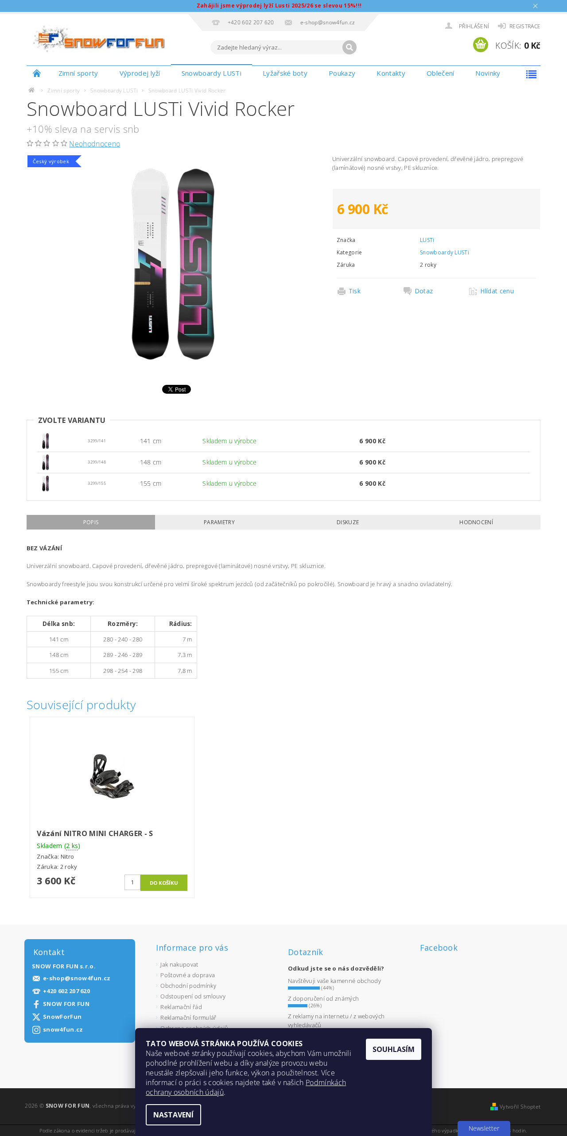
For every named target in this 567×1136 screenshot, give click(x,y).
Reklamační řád (181, 1007)
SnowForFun (62, 1017)
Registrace (524, 26)
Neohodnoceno (94, 144)
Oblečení (440, 73)
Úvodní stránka (37, 73)
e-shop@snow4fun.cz (77, 978)
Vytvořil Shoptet (520, 1106)
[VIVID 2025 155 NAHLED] (45, 440)
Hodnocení (476, 522)
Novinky (487, 73)
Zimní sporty (78, 73)
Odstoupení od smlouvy (192, 996)
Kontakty (391, 73)
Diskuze (348, 522)
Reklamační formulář (188, 1017)
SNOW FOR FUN (66, 1004)
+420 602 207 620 (66, 991)
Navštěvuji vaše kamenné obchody (334, 981)
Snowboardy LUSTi (211, 73)
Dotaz (424, 291)
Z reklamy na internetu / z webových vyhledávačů (336, 1020)
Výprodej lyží (140, 73)
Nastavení (173, 1115)
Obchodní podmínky (188, 986)
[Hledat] (349, 47)
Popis (91, 522)
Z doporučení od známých (323, 998)
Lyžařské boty (285, 73)
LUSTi (427, 240)
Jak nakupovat (179, 964)
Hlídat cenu (497, 291)
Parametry (219, 522)
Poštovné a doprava (187, 975)
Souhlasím (394, 1049)
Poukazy (342, 73)
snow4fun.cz (63, 1029)
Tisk (355, 291)
